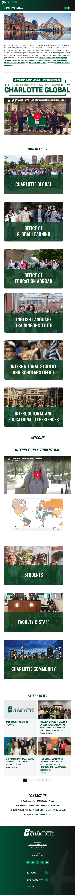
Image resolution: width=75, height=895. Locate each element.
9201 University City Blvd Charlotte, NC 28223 (38, 846)
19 (42, 780)
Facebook (28, 814)
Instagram (47, 814)
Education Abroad (46, 58)
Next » (48, 780)
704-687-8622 (37, 855)
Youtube (35, 814)
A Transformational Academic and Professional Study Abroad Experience (20, 762)
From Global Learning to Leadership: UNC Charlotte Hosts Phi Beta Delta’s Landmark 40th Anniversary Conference (53, 764)
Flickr (40, 814)
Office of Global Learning (38, 63)
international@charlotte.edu (55, 810)
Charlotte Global (53, 55)
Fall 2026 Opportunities (17, 722)
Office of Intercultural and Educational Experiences (37, 60)
